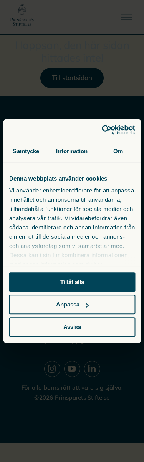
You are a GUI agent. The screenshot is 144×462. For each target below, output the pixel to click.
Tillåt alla (72, 282)
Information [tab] (72, 151)
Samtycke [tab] (26, 151)
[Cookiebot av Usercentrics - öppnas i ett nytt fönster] (102, 130)
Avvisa (72, 327)
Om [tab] (118, 151)
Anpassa (67, 304)
